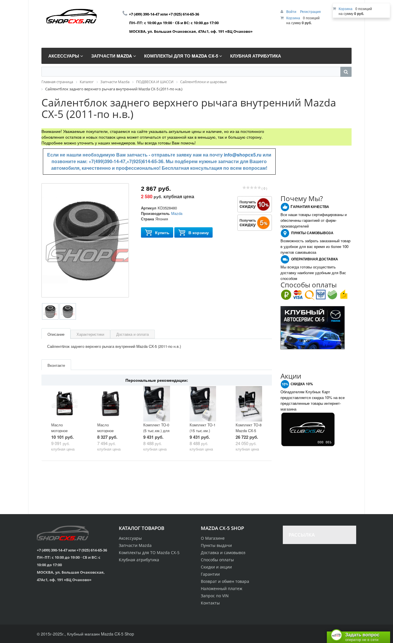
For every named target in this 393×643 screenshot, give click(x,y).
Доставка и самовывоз (223, 552)
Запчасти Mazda (135, 545)
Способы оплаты (217, 559)
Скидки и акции (216, 567)
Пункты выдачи (216, 545)
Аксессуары (130, 538)
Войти (291, 11)
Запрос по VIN (215, 595)
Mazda (176, 213)
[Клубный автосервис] (313, 327)
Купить (162, 232)
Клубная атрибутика (139, 559)
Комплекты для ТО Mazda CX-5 (149, 552)
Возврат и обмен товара (225, 581)
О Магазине (213, 538)
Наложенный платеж (221, 588)
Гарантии (210, 574)
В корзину (198, 232)
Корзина (293, 17)
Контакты (210, 603)
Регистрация (310, 11)
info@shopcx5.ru (243, 154)
